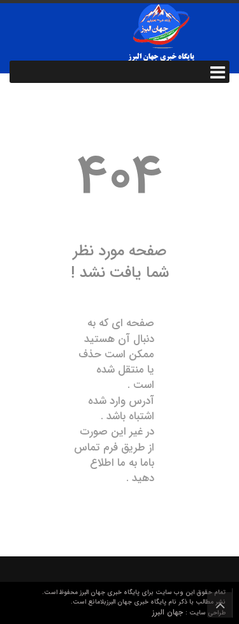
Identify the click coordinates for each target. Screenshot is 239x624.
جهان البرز (168, 612)
